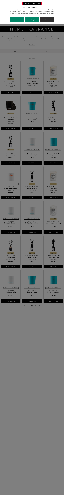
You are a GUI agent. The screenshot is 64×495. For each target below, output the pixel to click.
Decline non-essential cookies (32, 19)
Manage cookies (47, 19)
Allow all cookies (17, 19)
